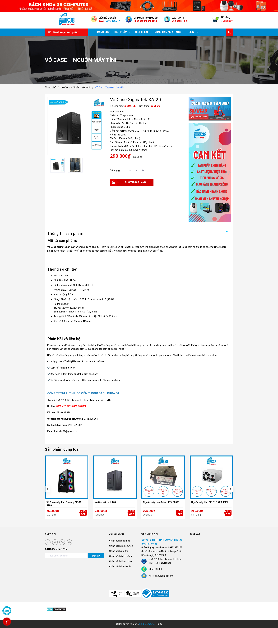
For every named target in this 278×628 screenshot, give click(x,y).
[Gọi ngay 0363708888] (7, 622)
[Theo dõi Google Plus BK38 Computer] (62, 542)
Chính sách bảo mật (119, 540)
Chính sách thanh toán (121, 561)
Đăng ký (96, 556)
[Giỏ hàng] (215, 20)
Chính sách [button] (116, 534)
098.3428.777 (113, 20)
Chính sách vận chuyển (121, 546)
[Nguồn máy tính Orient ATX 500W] (163, 477)
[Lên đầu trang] (272, 611)
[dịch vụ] (210, 172)
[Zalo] (6, 610)
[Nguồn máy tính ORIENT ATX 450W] (211, 477)
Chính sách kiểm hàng (120, 556)
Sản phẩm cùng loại (62, 449)
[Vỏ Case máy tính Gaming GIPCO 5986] (66, 477)
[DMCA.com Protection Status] (56, 609)
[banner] (139, 6)
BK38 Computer (147, 624)
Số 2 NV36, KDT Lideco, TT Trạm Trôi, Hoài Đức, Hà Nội (83, 400)
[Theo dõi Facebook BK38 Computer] (48, 542)
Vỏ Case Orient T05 (105, 502)
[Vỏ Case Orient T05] (115, 477)
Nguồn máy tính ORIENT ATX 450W (209, 502)
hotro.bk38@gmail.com (161, 576)
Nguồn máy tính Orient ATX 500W (161, 502)
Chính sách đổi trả (118, 551)
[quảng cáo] (210, 109)
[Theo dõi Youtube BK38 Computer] (69, 542)
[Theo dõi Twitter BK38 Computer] (55, 542)
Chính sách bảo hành (120, 566)
